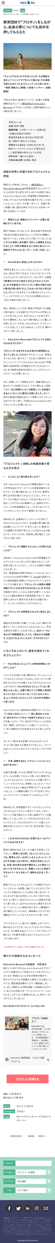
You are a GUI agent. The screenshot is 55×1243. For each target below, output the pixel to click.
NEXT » (42, 1136)
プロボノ (16, 10)
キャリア (7, 14)
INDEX (31, 1136)
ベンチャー (17, 14)
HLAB (37, 576)
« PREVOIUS (15, 1136)
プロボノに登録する (27, 1079)
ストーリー (35, 14)
